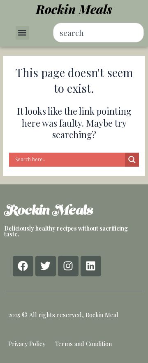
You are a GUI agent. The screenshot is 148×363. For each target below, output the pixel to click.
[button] (22, 33)
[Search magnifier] (132, 160)
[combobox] (98, 32)
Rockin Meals (74, 9)
